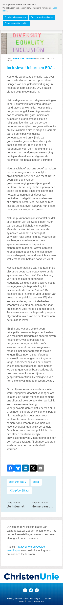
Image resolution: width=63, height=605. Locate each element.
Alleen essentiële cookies (16, 23)
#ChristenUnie (18, 482)
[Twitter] (31, 590)
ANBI (21, 601)
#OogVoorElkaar (19, 490)
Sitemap (48, 599)
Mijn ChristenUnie (36, 601)
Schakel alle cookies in (15, 17)
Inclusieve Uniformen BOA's (31, 68)
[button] (10, 468)
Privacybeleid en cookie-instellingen (23, 599)
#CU (36, 482)
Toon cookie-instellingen (42, 17)
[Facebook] (25, 590)
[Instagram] (37, 590)
